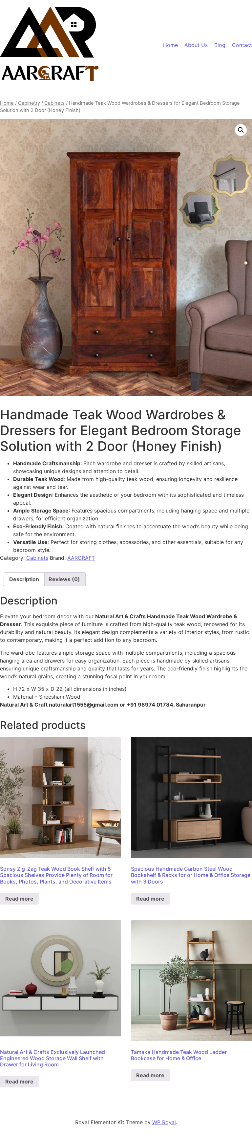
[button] (241, 130)
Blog (219, 45)
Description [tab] (24, 579)
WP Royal (164, 1122)
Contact (242, 45)
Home (170, 45)
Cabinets (54, 103)
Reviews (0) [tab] (64, 579)
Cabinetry (29, 103)
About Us (196, 45)
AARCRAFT (81, 558)
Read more (19, 898)
